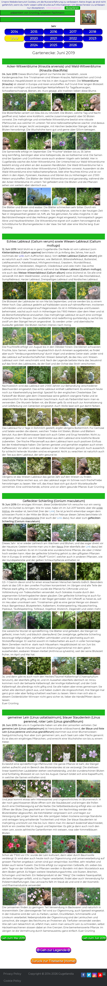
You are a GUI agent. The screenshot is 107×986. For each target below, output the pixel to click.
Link (21, 255)
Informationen (53, 8)
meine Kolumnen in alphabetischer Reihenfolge (37, 19)
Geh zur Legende (53, 950)
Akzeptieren (72, 8)
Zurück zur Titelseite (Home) (53, 961)
